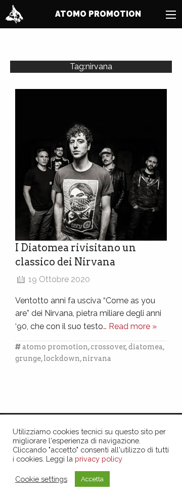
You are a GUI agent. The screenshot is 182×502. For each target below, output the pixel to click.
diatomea (145, 346)
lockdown (61, 358)
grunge (28, 358)
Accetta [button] (92, 479)
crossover (108, 346)
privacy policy (98, 458)
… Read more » (130, 326)
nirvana (96, 358)
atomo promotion (55, 346)
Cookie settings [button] (41, 479)
